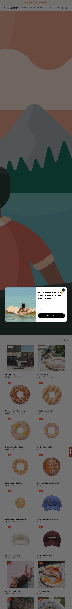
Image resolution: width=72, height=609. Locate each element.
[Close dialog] (63, 290)
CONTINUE (51, 316)
